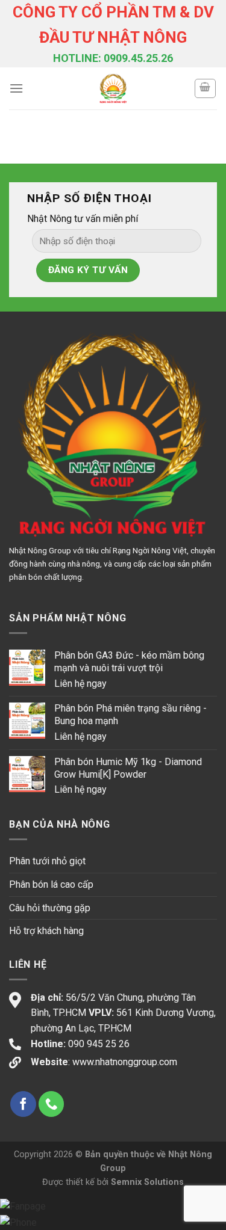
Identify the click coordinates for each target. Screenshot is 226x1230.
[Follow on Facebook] (23, 1104)
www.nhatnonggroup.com (124, 1062)
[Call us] (51, 1104)
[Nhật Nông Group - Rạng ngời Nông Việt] (113, 88)
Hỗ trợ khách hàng (46, 930)
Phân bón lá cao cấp (51, 884)
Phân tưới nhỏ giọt (47, 861)
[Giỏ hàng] (205, 88)
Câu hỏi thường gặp (49, 908)
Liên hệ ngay (80, 683)
